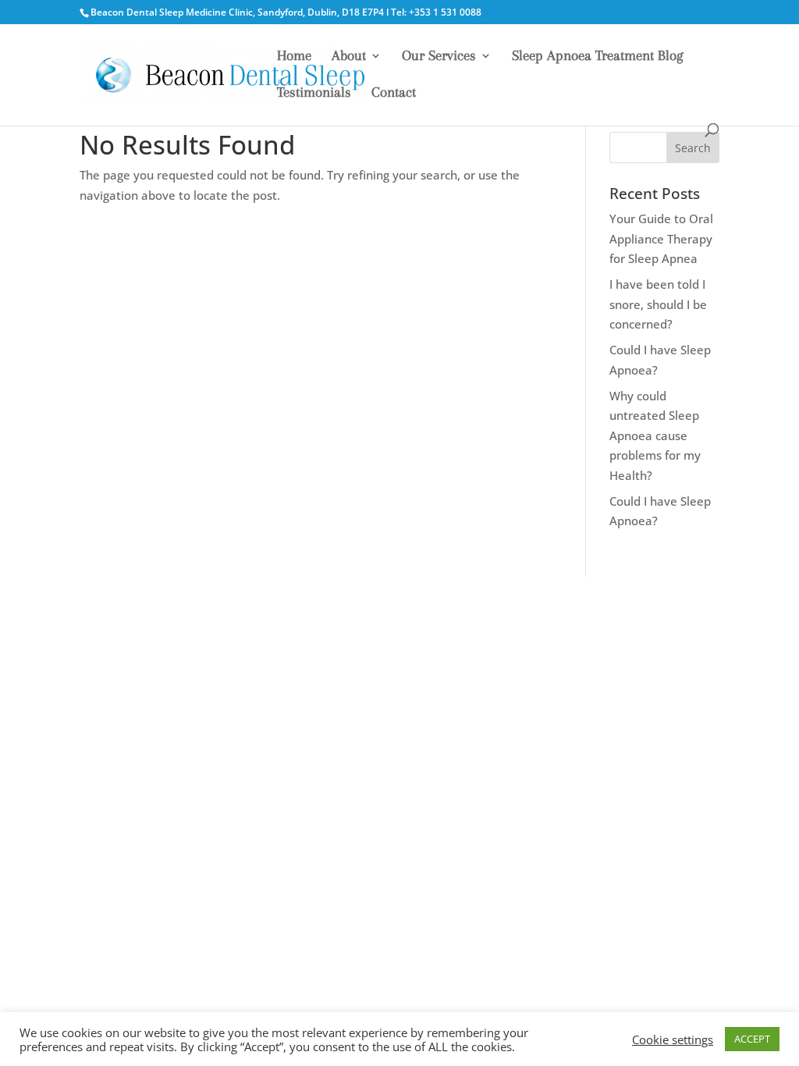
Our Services (439, 56)
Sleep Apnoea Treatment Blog (598, 56)
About (349, 56)
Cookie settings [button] (672, 1039)
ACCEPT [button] (752, 1039)
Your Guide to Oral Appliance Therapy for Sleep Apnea (661, 238)
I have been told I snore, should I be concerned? (658, 304)
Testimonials (314, 93)
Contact (393, 93)
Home (294, 56)
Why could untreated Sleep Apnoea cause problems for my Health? (655, 435)
